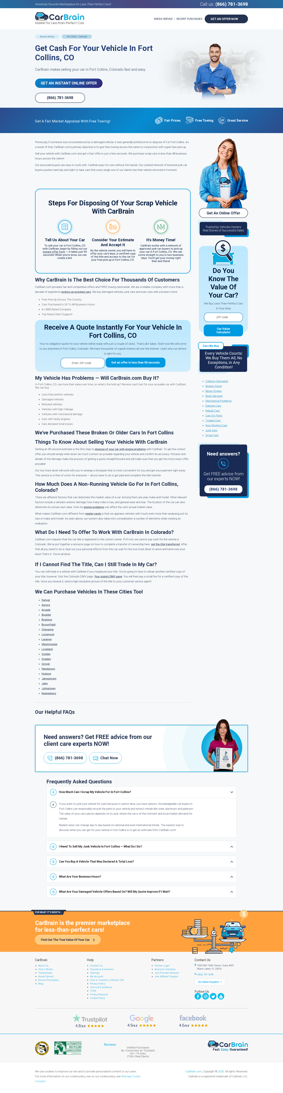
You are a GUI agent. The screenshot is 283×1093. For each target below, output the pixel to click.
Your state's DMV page (108, 576)
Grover (46, 663)
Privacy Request (99, 994)
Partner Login (162, 965)
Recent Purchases (189, 18)
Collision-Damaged (216, 381)
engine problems (94, 507)
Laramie (47, 639)
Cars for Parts (213, 415)
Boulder (46, 614)
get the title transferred (165, 544)
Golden (46, 654)
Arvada (46, 609)
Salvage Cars (213, 405)
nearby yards (93, 513)
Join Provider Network (167, 972)
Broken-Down (213, 386)
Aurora (46, 605)
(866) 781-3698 (231, 4)
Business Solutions (165, 969)
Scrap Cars (212, 435)
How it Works (45, 969)
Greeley (46, 659)
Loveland (47, 649)
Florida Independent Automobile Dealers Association (42, 1048)
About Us (43, 965)
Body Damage (214, 396)
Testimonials (45, 972)
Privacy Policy (97, 983)
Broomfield (49, 624)
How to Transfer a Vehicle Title (107, 980)
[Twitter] (213, 996)
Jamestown (49, 678)
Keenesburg (49, 693)
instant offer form (54, 251)
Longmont (48, 634)
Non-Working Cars (216, 425)
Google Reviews (141, 1021)
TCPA (93, 990)
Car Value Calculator (223, 330)
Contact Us (96, 965)
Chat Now (109, 758)
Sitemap (94, 972)
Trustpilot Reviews (89, 1020)
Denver (46, 600)
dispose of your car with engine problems (120, 449)
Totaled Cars (213, 420)
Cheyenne (48, 629)
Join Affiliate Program (166, 976)
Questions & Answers (102, 969)
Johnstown (49, 688)
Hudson (46, 673)
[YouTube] (221, 996)
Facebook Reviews (193, 1021)
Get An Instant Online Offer (69, 83)
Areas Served (163, 18)
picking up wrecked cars (76, 291)
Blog (40, 983)
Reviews (110, 1045)
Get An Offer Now (224, 19)
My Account (96, 976)
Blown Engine (213, 391)
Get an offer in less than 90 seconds (135, 362)
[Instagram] (205, 996)
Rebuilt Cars (212, 410)
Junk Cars (211, 430)
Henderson (48, 668)
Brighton (47, 619)
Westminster (49, 644)
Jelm (45, 683)
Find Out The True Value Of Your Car (65, 939)
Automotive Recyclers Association (68, 1048)
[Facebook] (198, 996)
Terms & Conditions (101, 987)
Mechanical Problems (218, 400)
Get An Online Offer (223, 213)
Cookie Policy (97, 998)
